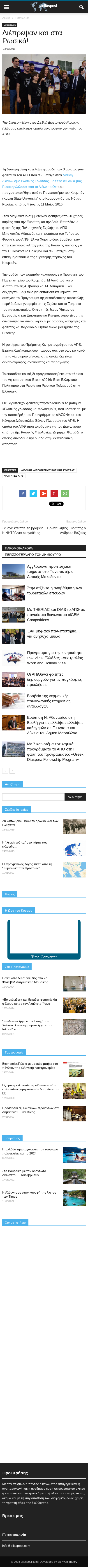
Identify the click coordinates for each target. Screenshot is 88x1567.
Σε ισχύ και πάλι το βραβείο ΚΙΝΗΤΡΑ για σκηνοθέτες (22, 530)
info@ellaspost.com (16, 1545)
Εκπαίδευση (10, 25)
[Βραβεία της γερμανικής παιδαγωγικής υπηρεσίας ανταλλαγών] (13, 701)
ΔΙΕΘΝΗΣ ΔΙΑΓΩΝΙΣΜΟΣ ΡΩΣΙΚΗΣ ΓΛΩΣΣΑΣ (48, 470)
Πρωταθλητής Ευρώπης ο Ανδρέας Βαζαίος (66, 530)
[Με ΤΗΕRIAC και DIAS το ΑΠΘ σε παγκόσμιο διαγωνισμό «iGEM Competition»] (13, 615)
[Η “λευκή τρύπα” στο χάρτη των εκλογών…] (74, 848)
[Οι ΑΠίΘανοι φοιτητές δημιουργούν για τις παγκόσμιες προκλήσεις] (13, 679)
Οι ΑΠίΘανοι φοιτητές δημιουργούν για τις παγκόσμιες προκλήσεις (54, 679)
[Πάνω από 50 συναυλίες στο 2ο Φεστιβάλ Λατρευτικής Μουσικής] (74, 983)
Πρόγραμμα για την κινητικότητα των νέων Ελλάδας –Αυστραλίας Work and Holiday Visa (55, 658)
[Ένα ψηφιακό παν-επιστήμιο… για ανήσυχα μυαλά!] (13, 636)
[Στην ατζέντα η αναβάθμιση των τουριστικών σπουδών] (13, 593)
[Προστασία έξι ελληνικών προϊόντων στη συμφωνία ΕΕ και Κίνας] (74, 1113)
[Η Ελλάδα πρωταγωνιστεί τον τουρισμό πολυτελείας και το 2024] (74, 1155)
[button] (81, 7)
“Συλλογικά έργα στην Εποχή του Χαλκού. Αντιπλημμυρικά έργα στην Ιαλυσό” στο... (27, 1025)
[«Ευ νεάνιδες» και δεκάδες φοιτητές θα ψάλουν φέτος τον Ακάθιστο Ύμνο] (74, 1005)
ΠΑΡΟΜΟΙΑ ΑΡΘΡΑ (19, 548)
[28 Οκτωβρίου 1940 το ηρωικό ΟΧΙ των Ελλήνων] (74, 826)
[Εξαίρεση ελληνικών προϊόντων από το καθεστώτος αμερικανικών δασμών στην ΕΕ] (74, 1091)
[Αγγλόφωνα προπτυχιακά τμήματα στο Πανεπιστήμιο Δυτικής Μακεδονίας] (13, 571)
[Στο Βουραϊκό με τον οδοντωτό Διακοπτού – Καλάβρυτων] (74, 1176)
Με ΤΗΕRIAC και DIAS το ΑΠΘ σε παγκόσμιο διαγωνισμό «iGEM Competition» (56, 614)
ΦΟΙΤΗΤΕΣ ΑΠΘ (13, 475)
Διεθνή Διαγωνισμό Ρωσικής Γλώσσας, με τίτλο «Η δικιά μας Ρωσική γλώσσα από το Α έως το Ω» (42, 181)
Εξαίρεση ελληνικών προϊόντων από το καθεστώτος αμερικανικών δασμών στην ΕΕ (30, 1089)
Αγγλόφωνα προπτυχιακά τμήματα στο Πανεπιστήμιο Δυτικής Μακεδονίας (50, 571)
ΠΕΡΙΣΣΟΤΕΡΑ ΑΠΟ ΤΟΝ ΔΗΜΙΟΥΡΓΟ (33, 554)
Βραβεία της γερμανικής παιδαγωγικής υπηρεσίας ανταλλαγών (48, 701)
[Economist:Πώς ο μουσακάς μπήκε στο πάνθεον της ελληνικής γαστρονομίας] (74, 1069)
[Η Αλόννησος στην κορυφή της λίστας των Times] (74, 1198)
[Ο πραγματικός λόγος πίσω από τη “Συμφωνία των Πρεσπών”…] (74, 869)
